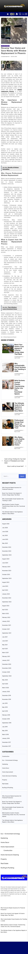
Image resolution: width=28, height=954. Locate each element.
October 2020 (6, 672)
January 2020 (6, 691)
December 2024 (6, 547)
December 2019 (6, 695)
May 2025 (5, 543)
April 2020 (5, 683)
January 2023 (6, 594)
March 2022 (5, 613)
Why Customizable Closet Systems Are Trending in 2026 (20, 367)
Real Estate (5, 783)
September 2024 (6, 555)
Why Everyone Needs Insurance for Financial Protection (11, 488)
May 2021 (5, 644)
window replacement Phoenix (10, 337)
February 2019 (6, 715)
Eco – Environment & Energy (10, 760)
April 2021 (5, 648)
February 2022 (6, 617)
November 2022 (6, 598)
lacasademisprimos (5, 56)
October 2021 (6, 629)
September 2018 (6, 722)
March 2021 (5, 652)
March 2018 (5, 734)
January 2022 (6, 621)
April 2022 (5, 609)
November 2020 (6, 668)
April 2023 (5, 590)
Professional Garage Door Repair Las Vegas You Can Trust (19, 424)
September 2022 (6, 601)
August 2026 (5, 523)
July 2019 (4, 703)
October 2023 (6, 574)
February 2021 (6, 656)
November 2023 (6, 570)
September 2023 (6, 578)
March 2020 (5, 687)
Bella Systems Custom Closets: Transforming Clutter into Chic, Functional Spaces (19, 387)
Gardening (5, 764)
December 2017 (6, 742)
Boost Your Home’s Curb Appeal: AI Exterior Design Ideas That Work (19, 349)
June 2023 (5, 586)
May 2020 (5, 680)
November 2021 (6, 625)
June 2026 (5, 531)
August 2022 (5, 605)
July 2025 (5, 535)
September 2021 (6, 633)
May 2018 (5, 730)
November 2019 (6, 699)
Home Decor (5, 768)
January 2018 (6, 738)
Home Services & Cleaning (9, 776)
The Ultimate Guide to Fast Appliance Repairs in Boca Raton (19, 407)
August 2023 (5, 582)
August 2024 (5, 559)
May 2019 (5, 707)
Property (4, 779)
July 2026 (5, 527)
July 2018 (4, 726)
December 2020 (6, 664)
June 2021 (5, 641)
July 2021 (4, 637)
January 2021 (6, 660)
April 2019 (5, 711)
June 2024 (5, 562)
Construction (5, 756)
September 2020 (6, 676)
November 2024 (6, 551)
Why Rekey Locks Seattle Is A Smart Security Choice (19, 441)
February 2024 (6, 566)
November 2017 (6, 746)
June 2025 (5, 539)
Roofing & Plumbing (7, 787)
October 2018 (6, 719)
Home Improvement (5, 45)
